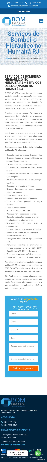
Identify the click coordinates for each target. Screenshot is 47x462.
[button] (41, 21)
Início (8, 58)
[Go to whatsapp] (38, 453)
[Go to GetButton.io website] (41, 459)
